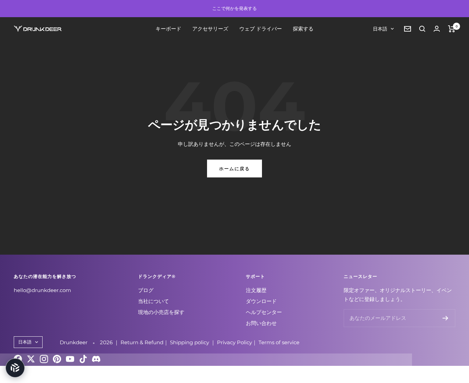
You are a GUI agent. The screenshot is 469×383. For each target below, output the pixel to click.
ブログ (145, 290)
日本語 (380, 29)
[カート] (451, 28)
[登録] (445, 318)
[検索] (422, 29)
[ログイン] (437, 29)
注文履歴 (256, 290)
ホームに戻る (234, 168)
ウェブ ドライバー (260, 28)
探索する (303, 28)
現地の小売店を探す (161, 312)
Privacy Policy (234, 342)
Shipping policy (190, 342)
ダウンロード (261, 301)
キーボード (168, 28)
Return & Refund (142, 342)
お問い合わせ (261, 323)
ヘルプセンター (264, 312)
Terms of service (279, 342)
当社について (153, 301)
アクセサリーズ (210, 28)
